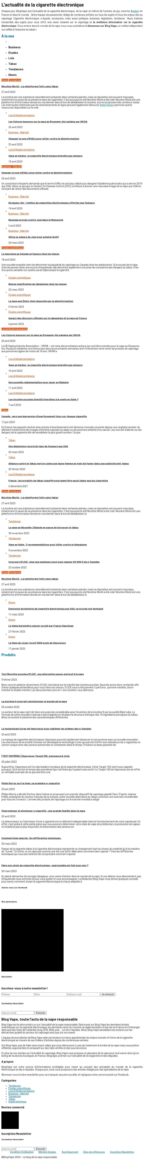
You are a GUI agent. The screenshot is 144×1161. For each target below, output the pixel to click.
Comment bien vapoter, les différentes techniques (31, 837)
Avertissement (70, 1152)
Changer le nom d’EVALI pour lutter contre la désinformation (43, 138)
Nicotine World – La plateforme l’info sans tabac (29, 86)
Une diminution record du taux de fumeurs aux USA (38, 446)
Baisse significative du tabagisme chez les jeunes (37, 283)
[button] (32, 940)
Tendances (15, 80)
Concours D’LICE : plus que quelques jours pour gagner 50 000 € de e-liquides (54, 561)
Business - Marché (18, 132)
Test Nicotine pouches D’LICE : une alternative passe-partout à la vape (42, 673)
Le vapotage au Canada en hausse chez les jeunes (30, 253)
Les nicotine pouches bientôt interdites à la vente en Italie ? (43, 399)
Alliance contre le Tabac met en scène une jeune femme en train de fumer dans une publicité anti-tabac (68, 463)
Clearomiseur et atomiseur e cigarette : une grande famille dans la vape (43, 810)
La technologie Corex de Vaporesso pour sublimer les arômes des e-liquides (46, 728)
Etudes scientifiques (12, 247)
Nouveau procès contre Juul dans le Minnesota (35, 219)
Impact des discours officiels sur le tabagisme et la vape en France (47, 318)
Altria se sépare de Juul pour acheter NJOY (33, 236)
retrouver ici (89, 662)
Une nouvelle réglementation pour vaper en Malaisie (38, 382)
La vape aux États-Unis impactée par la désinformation (40, 300)
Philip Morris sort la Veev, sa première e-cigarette (30, 783)
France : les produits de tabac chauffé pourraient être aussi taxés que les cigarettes (58, 480)
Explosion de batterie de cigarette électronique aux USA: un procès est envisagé (55, 608)
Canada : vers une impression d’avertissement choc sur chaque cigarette (44, 416)
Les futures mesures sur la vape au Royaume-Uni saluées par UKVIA (47, 121)
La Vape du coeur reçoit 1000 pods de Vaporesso (37, 642)
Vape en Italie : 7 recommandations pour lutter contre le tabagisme (47, 544)
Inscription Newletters (122, 1152)
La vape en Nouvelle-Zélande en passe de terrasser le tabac (43, 527)
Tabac (4, 410)
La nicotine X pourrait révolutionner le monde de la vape (34, 701)
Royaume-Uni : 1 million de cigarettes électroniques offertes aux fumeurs (51, 202)
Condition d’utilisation (22, 1152)
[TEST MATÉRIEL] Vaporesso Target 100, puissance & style (35, 755)
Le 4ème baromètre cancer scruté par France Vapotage (40, 625)
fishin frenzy (107, 105)
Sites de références (94, 1152)
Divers (4, 80)
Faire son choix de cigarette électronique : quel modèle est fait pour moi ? (44, 865)
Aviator (135, 11)
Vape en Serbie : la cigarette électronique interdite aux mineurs (45, 155)
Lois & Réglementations (21, 115)
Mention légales (47, 1152)
